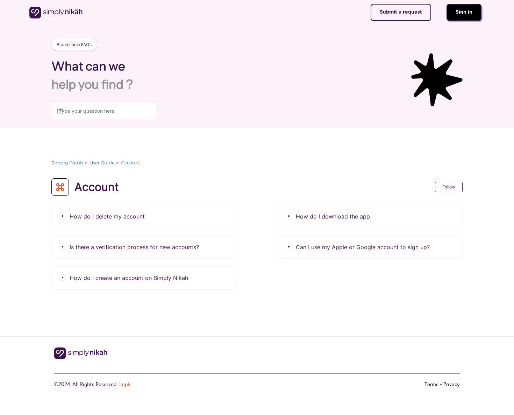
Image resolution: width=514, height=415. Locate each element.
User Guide (102, 162)
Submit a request (401, 12)
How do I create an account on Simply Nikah (129, 277)
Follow (448, 187)
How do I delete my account (107, 216)
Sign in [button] (464, 12)
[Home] (56, 12)
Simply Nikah (67, 162)
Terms (431, 384)
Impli (124, 384)
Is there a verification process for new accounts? (134, 247)
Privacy (451, 384)
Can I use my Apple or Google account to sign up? (363, 247)
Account (130, 162)
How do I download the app (333, 216)
